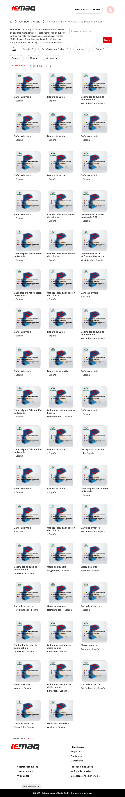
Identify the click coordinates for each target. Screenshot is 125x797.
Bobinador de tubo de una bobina (61, 412)
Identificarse (78, 747)
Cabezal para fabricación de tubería (61, 216)
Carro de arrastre (90, 527)
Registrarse (77, 751)
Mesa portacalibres (58, 723)
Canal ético (77, 760)
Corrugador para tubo (93, 449)
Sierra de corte (89, 567)
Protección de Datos (82, 766)
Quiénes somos (25, 771)
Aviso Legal (23, 776)
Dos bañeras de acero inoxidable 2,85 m (92, 216)
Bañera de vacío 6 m (58, 371)
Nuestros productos (27, 766)
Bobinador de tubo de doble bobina (92, 98)
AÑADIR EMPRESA (31, 786)
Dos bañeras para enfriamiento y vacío (92, 255)
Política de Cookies (81, 771)
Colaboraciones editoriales (85, 776)
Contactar (76, 756)
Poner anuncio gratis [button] (87, 9)
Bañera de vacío (22, 97)
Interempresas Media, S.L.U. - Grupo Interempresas (67, 793)
